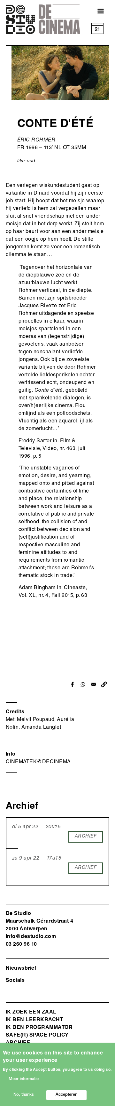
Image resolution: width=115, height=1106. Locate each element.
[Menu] (97, 11)
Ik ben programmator (39, 1027)
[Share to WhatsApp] (83, 684)
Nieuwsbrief (21, 968)
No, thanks (23, 1095)
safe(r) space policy (37, 1035)
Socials (15, 980)
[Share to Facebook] (72, 684)
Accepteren (66, 1095)
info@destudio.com (31, 937)
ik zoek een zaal (31, 1012)
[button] (104, 684)
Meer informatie (24, 1079)
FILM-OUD (26, 161)
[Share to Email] (93, 684)
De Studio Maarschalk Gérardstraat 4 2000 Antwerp (39, 921)
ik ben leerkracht (34, 1020)
